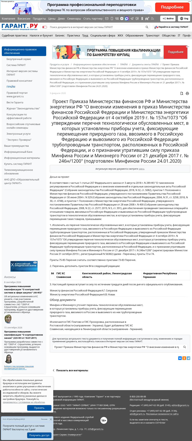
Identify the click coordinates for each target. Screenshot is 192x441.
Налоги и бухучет (41, 35)
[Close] (50, 419)
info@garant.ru (95, 429)
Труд (85, 35)
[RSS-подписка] (152, 18)
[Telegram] (188, 358)
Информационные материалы (22, 158)
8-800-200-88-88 (138, 396)
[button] (171, 27)
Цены (52, 18)
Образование (134, 35)
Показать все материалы (72, 370)
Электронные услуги (18, 133)
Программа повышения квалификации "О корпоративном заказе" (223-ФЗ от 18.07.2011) (23, 334)
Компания (8, 18)
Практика (73, 35)
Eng (186, 18)
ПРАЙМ (11, 86)
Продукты (39, 18)
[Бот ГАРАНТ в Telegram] (137, 18)
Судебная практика (14, 35)
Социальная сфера (102, 35)
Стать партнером (94, 18)
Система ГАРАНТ (16, 65)
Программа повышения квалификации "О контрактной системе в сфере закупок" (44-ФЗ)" (23, 289)
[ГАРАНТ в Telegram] (132, 18)
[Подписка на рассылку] (107, 18)
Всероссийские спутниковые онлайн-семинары (23, 125)
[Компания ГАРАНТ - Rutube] (147, 18)
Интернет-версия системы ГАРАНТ (22, 72)
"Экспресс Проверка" (19, 139)
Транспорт (153, 35)
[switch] (44, 27)
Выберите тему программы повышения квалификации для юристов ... (19, 367)
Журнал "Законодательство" (23, 108)
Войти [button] (170, 18)
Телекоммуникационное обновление (18, 171)
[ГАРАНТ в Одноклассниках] (142, 18)
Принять (39, 408)
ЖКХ (120, 35)
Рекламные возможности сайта (162, 414)
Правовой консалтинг (19, 80)
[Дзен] (121, 18)
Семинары (74, 18)
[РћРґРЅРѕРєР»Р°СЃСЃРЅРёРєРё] (184, 358)
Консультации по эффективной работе (19, 116)
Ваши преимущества (16, 145)
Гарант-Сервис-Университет (66, 434)
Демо (61, 18)
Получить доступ (39, 435)
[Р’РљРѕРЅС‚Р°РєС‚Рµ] (180, 358)
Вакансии (24, 18)
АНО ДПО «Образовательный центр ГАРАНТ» (21, 181)
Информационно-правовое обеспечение (20, 51)
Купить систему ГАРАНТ (18, 164)
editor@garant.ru (180, 405)
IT (179, 35)
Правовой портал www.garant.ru (17, 94)
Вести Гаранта (15, 102)
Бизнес (60, 35)
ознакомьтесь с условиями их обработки (24, 402)
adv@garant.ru (137, 414)
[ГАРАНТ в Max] (127, 18)
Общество (169, 35)
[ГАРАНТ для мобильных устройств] (112, 18)
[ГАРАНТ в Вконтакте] (117, 18)
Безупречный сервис (19, 59)
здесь (141, 168)
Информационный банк (18, 151)
